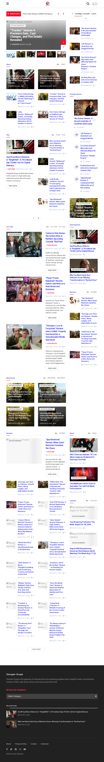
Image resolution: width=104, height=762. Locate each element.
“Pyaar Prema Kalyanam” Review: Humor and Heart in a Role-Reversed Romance (55, 284)
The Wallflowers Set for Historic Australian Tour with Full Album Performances (83, 486)
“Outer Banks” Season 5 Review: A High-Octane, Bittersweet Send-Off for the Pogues (57, 524)
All (58, 64)
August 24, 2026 (15, 86)
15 (33, 553)
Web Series (51, 378)
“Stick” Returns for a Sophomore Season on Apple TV (51, 394)
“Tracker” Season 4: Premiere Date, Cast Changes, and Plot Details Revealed (50, 14)
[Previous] (34, 218)
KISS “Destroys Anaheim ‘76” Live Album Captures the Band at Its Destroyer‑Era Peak (27, 35)
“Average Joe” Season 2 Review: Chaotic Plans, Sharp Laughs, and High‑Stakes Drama (89, 318)
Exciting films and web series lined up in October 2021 (89, 80)
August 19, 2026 (24, 618)
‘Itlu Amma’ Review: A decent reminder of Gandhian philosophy (83, 121)
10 (55, 86)
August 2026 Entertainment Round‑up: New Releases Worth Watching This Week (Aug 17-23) (83, 550)
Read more (13, 186)
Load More (36, 649)
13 (65, 532)
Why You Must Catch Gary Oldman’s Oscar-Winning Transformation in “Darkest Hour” (57, 145)
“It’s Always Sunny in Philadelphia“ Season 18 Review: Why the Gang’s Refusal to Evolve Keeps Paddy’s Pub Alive (57, 630)
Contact (34, 744)
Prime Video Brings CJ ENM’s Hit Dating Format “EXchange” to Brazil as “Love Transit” (26, 98)
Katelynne (11, 169)
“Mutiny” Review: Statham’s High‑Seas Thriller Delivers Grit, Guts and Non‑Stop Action (26, 587)
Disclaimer (45, 744)
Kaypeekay (50, 293)
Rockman (16, 44)
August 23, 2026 (56, 194)
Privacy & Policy (21, 744)
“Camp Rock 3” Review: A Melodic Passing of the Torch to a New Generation (57, 607)
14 (64, 346)
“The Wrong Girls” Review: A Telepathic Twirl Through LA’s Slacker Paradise (25, 628)
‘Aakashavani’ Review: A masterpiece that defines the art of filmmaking (87, 183)
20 (33, 127)
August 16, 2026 (76, 557)
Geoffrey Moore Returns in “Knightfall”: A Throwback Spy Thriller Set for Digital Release (83, 248)
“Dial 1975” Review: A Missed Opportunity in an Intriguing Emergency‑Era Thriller (57, 506)
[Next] (38, 218)
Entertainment (18, 25)
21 (85, 528)
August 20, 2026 (56, 598)
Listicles (93, 501)
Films (58, 135)
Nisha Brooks (52, 245)
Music (94, 433)
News (63, 64)
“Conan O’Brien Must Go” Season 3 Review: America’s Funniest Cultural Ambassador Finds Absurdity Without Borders (25, 527)
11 (55, 400)
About (8, 744)
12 (65, 194)
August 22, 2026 (56, 209)
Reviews (94, 292)
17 (33, 577)
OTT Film (54, 227)
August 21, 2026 (52, 346)
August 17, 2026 (24, 636)
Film (63, 135)
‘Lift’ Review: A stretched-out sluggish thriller (87, 46)
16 (65, 122)
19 (33, 106)
